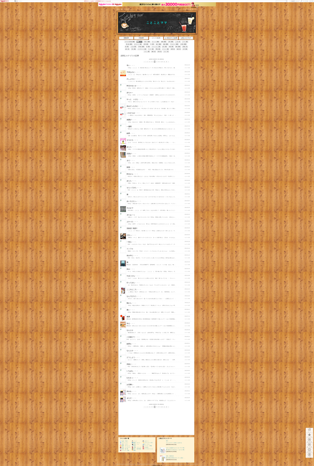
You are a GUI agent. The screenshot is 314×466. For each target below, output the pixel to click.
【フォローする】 (187, 9)
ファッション (125, 442)
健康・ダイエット (126, 445)
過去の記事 (309, 442)
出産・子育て (125, 441)
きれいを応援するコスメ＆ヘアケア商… (175, 447)
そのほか (146, 447)
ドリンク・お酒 (125, 450)
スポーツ (146, 441)
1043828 (193, 7)
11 (164, 61)
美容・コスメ (19, 1)
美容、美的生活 (170, 456)
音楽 (135, 445)
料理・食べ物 (125, 448)
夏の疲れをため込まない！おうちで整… (175, 449)
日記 (122, 9)
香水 (167, 440)
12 (166, 61)
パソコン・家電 (148, 445)
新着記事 (309, 452)
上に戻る (309, 456)
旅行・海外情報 (137, 448)
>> (294, 1)
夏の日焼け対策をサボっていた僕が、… (175, 457)
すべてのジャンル (148, 448)
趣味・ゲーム (137, 442)
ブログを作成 (305, 1)
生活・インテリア (126, 447)
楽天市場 (311, 1)
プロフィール (127, 9)
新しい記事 (309, 447)
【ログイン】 (195, 9)
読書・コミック (137, 447)
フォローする (309, 437)
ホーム (118, 9)
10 (161, 61)
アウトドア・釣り (148, 442)
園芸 (135, 450)
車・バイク (147, 444)
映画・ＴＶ (136, 444)
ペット (135, 441)
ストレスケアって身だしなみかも (174, 442)
